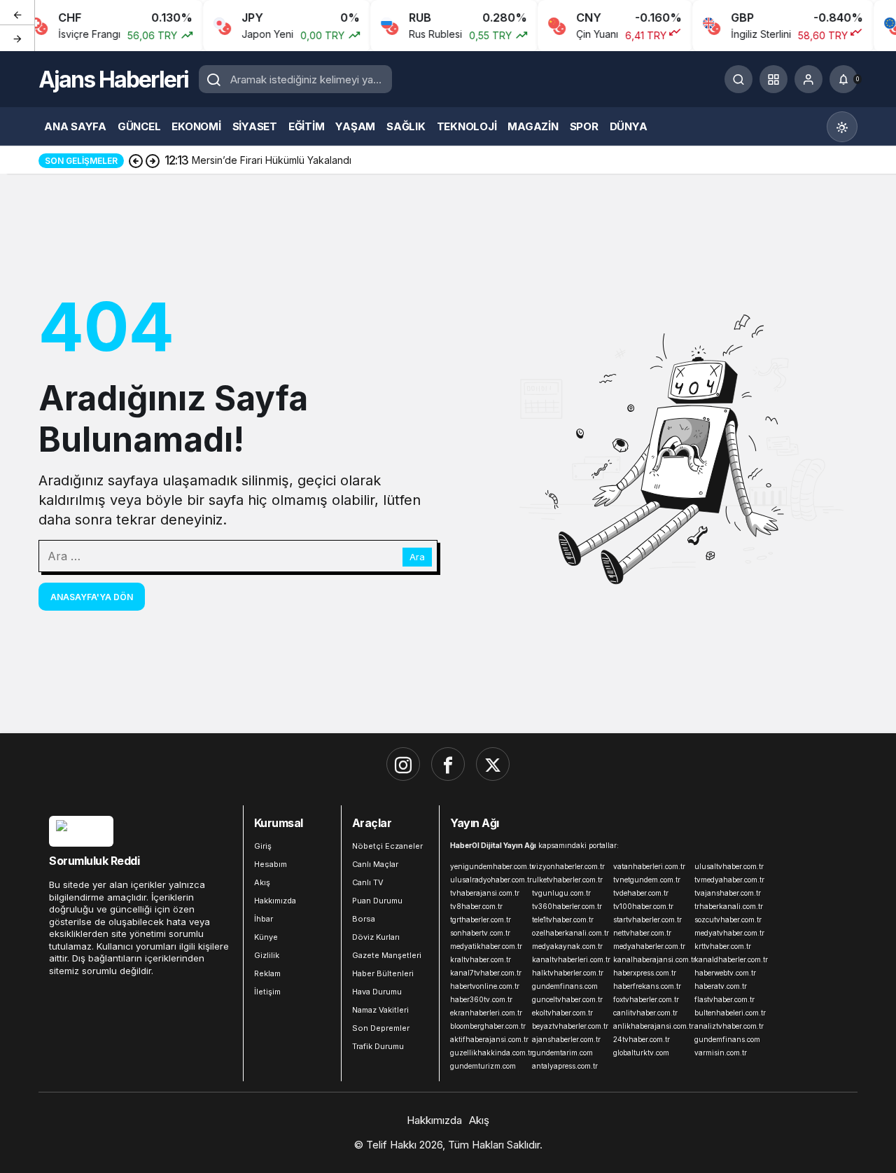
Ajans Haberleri (113, 79)
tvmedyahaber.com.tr (729, 879)
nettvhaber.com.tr (642, 933)
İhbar (263, 919)
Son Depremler (381, 1028)
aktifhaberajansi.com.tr (488, 1039)
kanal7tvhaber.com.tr (486, 973)
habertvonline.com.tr (484, 986)
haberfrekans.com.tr (647, 986)
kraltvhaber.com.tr (480, 959)
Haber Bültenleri (383, 973)
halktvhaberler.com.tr (567, 973)
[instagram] (403, 764)
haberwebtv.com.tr (725, 973)
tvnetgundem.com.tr (646, 879)
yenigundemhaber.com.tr (488, 866)
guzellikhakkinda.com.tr (488, 1052)
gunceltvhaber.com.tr (567, 999)
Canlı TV (368, 882)
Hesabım (270, 864)
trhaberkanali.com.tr (728, 906)
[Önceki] (17, 13)
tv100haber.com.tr (643, 906)
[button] (774, 79)
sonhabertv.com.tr (480, 933)
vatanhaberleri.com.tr (649, 866)
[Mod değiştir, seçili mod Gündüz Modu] (842, 126)
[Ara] (738, 79)
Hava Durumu (377, 992)
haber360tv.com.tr (481, 999)
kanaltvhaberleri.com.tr (570, 959)
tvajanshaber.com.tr (727, 893)
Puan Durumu (377, 900)
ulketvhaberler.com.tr (567, 879)
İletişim (267, 992)
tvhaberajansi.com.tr (484, 893)
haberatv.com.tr (720, 986)
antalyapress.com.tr (565, 1066)
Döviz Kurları (376, 937)
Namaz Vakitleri (380, 1010)
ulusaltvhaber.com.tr (729, 866)
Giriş (263, 846)
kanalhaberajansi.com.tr (651, 959)
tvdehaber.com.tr (640, 893)
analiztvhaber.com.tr (729, 1026)
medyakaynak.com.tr (567, 946)
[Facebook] (448, 764)
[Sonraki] (17, 38)
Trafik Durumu (378, 1046)
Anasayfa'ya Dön (91, 597)
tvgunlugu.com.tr (561, 893)
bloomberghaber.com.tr (488, 1026)
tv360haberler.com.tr (567, 906)
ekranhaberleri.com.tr (486, 1012)
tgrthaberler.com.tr (480, 919)
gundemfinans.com (565, 986)
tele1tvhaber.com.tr (563, 919)
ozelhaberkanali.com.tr (570, 933)
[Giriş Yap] (808, 79)
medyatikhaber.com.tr (486, 946)
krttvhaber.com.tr (722, 946)
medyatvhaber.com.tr (729, 933)
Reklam (267, 973)
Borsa (363, 919)
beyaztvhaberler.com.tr (570, 1026)
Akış (262, 882)
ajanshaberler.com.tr (566, 1039)
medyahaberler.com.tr (649, 946)
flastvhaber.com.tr (724, 999)
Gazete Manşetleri (386, 955)
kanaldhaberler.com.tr (731, 959)
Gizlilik (266, 955)
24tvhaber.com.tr (641, 1039)
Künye (266, 937)
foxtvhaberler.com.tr (646, 999)
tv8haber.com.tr (476, 906)
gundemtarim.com (562, 1052)
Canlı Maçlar (375, 864)
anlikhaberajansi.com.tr (651, 1026)
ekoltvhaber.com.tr (562, 1012)
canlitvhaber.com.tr (645, 1012)
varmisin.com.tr (720, 1052)
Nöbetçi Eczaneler (387, 846)
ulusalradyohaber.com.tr (488, 879)
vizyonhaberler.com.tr (568, 866)
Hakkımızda (275, 900)
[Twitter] (493, 764)
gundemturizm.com (483, 1066)
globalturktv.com (641, 1052)
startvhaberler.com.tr (647, 919)
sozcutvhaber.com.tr (728, 919)
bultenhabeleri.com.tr (730, 1012)
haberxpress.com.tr (644, 973)
